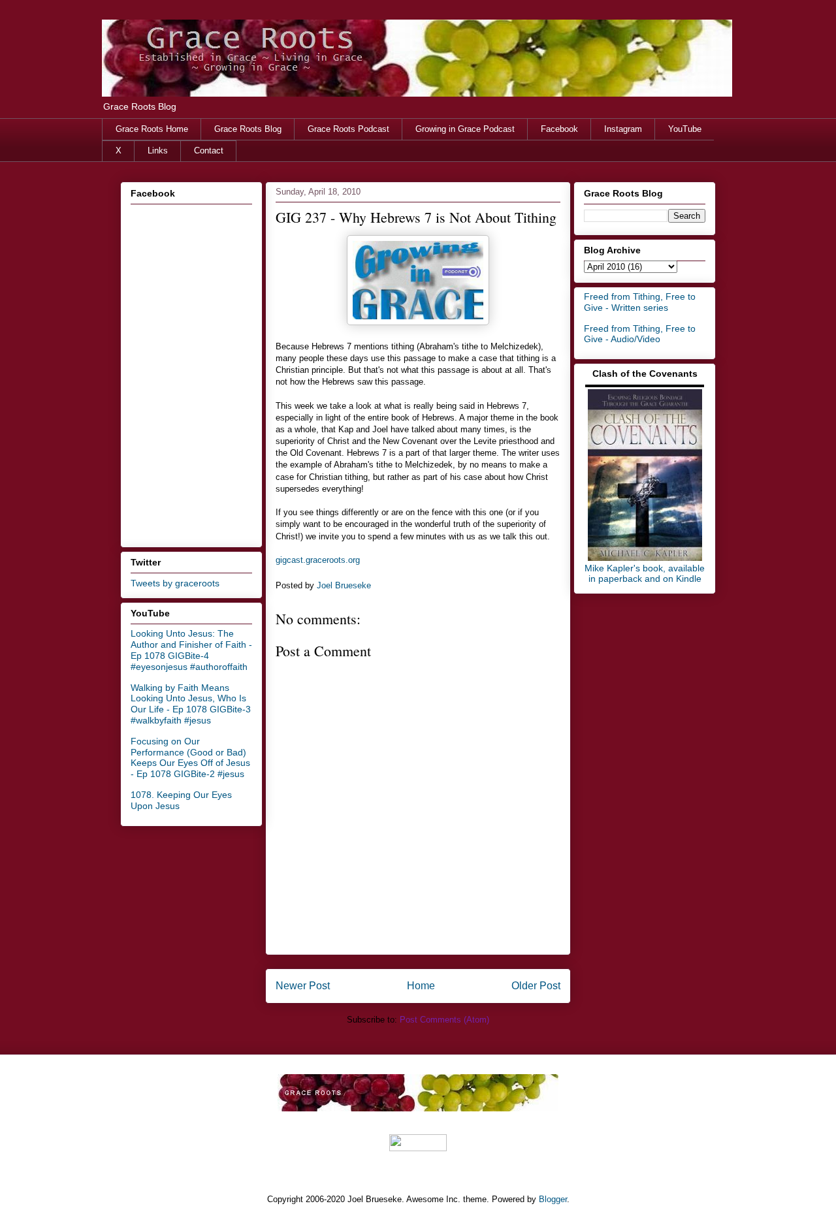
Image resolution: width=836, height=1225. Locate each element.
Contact (208, 150)
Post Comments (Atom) (444, 1020)
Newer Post (303, 985)
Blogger (553, 1199)
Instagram (623, 129)
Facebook (559, 129)
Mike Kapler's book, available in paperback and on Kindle (645, 573)
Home (421, 985)
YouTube (684, 129)
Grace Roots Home (152, 129)
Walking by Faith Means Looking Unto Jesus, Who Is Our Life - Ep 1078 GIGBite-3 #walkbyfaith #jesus (191, 703)
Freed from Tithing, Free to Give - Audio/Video (640, 334)
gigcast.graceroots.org (318, 560)
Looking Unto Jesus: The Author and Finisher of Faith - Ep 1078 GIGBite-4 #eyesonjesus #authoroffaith (191, 649)
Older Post (535, 985)
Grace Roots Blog (247, 129)
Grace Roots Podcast (348, 129)
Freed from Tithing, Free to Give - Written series (640, 302)
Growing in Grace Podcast (465, 129)
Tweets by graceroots (175, 583)
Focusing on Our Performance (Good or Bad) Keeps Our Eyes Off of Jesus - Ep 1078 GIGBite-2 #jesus (190, 757)
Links (158, 150)
